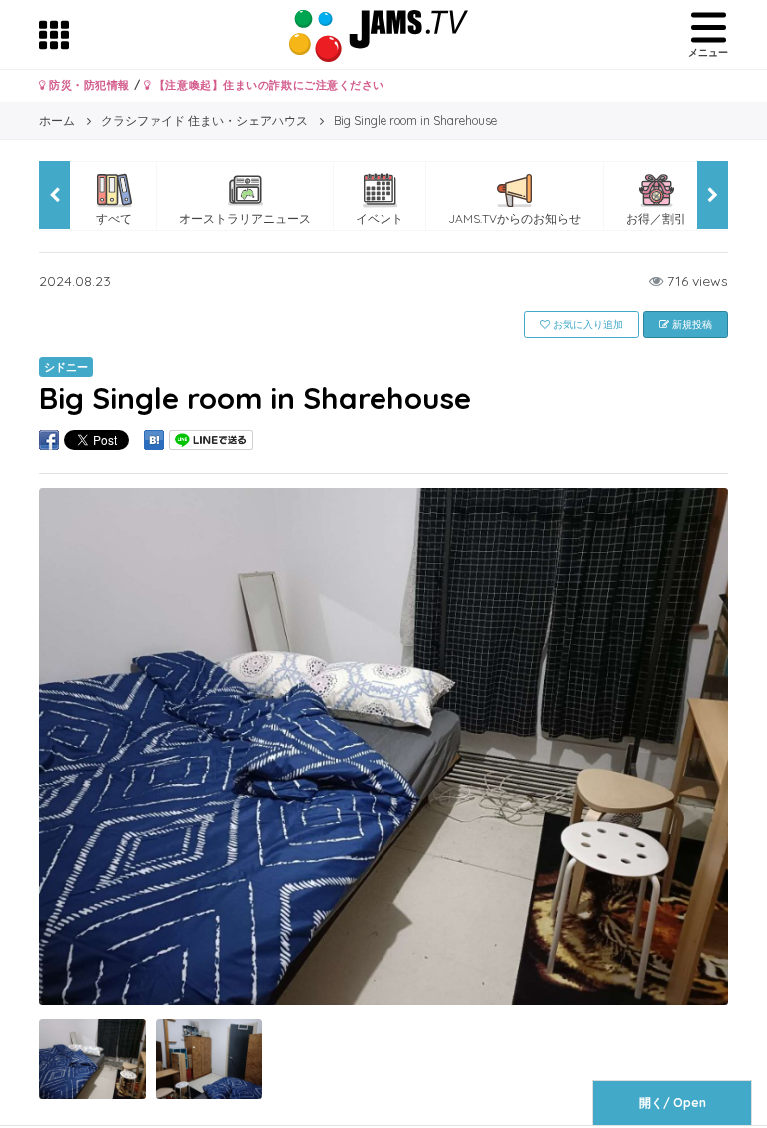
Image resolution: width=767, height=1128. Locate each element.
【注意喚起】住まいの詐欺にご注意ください (267, 85)
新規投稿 (690, 324)
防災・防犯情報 (88, 85)
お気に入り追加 (586, 324)
